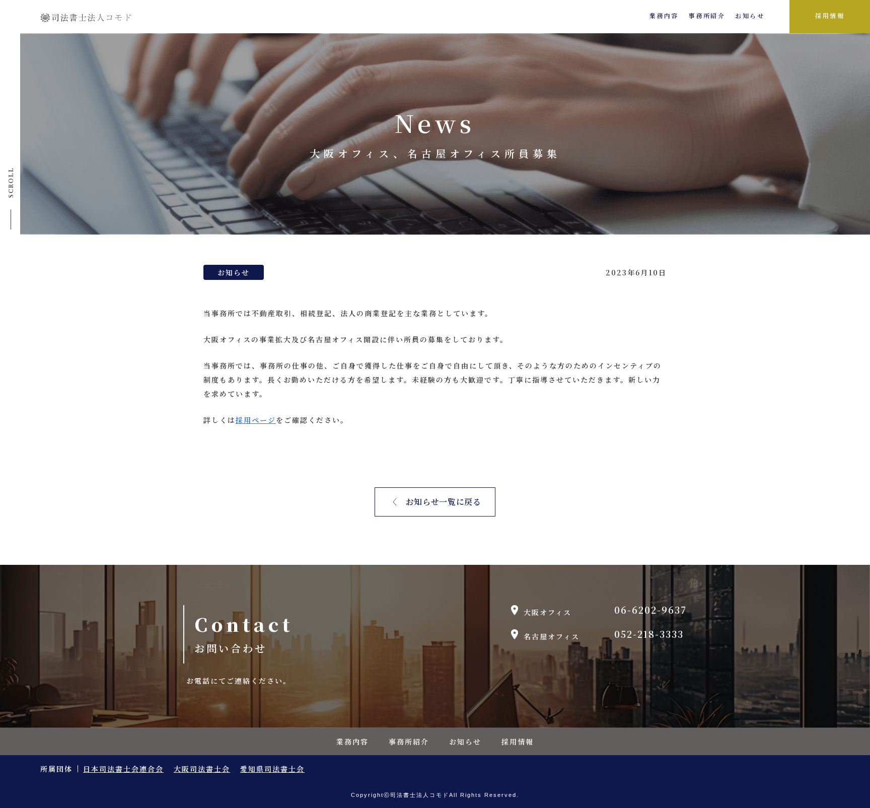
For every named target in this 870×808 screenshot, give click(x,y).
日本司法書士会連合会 (123, 769)
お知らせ (749, 16)
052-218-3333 (649, 634)
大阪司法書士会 (202, 769)
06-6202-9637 (650, 610)
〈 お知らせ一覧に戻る (435, 501)
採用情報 (829, 16)
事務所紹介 (707, 16)
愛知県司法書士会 (272, 769)
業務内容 (664, 16)
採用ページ (256, 420)
